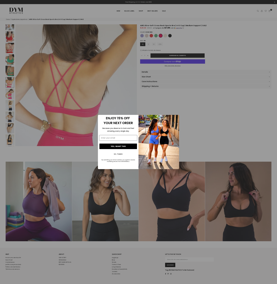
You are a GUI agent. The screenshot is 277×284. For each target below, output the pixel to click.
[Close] (176, 117)
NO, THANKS (118, 154)
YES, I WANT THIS (118, 146)
